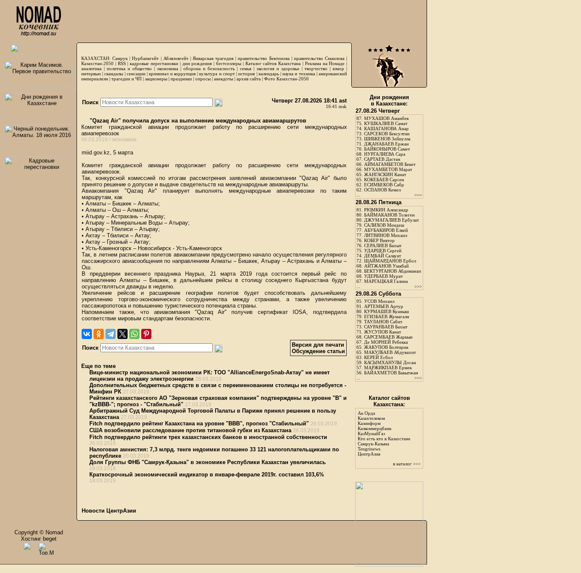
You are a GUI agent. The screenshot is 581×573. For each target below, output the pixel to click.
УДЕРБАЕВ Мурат (383, 276)
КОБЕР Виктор (379, 240)
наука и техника (298, 73)
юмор (338, 68)
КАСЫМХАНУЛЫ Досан (390, 362)
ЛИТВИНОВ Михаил (385, 235)
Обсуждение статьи (318, 351)
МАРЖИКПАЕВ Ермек (388, 367)
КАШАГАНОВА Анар (386, 128)
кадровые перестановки (154, 63)
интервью (91, 73)
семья (245, 68)
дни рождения (197, 63)
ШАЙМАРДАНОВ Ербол (390, 260)
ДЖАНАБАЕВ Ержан (386, 143)
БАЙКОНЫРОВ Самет (387, 148)
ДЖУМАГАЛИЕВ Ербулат (391, 219)
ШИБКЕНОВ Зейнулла (387, 138)
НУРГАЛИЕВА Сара (384, 154)
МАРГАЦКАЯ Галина (386, 281)
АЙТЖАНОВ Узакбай (386, 265)
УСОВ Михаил (379, 301)
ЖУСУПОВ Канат (382, 331)
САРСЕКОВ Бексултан (387, 133)
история (246, 73)
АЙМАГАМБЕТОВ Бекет (390, 164)
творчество (316, 68)
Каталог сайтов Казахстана (273, 63)
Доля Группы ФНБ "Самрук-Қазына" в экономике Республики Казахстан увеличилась (207, 462)
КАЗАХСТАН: (96, 58)
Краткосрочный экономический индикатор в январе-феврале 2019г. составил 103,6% (206, 474)
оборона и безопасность (209, 68)
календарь (269, 73)
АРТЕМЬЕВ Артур (383, 306)
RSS (122, 63)
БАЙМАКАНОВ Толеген (389, 214)
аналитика (91, 68)
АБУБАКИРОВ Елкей (386, 230)
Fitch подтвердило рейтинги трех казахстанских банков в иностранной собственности (208, 437)
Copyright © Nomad (38, 532)
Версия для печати (318, 345)
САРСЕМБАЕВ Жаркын (388, 336)
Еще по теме (98, 366)
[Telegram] (110, 334)
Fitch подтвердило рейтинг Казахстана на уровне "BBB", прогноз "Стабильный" (199, 423)
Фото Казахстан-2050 (286, 78)
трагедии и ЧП (126, 78)
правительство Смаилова (319, 58)
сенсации (136, 73)
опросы (203, 78)
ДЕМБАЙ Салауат (382, 255)
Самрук (120, 58)
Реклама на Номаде (325, 63)
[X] (122, 334)
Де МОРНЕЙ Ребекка (386, 342)
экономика (167, 68)
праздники (181, 78)
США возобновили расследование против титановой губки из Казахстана (190, 430)
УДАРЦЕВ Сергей (383, 250)
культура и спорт (216, 73)
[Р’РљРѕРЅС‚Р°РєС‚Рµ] (87, 334)
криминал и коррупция (172, 73)
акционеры (156, 78)
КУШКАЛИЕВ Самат (385, 123)
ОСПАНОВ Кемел (382, 189)
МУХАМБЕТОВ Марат (388, 169)
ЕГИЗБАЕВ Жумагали (386, 316)
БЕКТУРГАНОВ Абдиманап (392, 271)
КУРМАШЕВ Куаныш (386, 311)
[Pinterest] (146, 334)
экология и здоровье (277, 68)
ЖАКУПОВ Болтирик (386, 347)
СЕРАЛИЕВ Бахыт (383, 245)
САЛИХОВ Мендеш (384, 225)
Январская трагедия (213, 58)
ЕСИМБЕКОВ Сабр (384, 184)
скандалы (113, 73)
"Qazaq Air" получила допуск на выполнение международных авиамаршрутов (197, 120)
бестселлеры (228, 63)
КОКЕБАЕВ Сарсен (384, 179)
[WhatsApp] (134, 334)
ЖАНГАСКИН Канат (385, 174)
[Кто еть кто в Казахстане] (389, 565)
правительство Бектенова (263, 58)
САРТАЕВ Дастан (382, 159)
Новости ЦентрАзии (109, 510)
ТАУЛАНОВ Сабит (383, 321)
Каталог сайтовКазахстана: (389, 401)
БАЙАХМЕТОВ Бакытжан (391, 372)
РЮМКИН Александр (386, 209)
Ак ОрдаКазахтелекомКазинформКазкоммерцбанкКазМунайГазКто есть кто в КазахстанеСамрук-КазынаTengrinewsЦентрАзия (384, 433)
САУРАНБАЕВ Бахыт (385, 326)
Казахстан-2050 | (99, 63)
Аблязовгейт (175, 58)
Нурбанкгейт (145, 58)
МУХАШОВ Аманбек (386, 118)
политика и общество (129, 68)
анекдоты (223, 78)
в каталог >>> (407, 463)
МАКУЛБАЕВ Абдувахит (390, 352)
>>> (418, 194)
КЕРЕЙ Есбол (378, 357)
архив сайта (248, 78)
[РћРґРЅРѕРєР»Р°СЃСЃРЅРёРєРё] (99, 334)
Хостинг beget (39, 539)
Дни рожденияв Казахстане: (389, 100)
